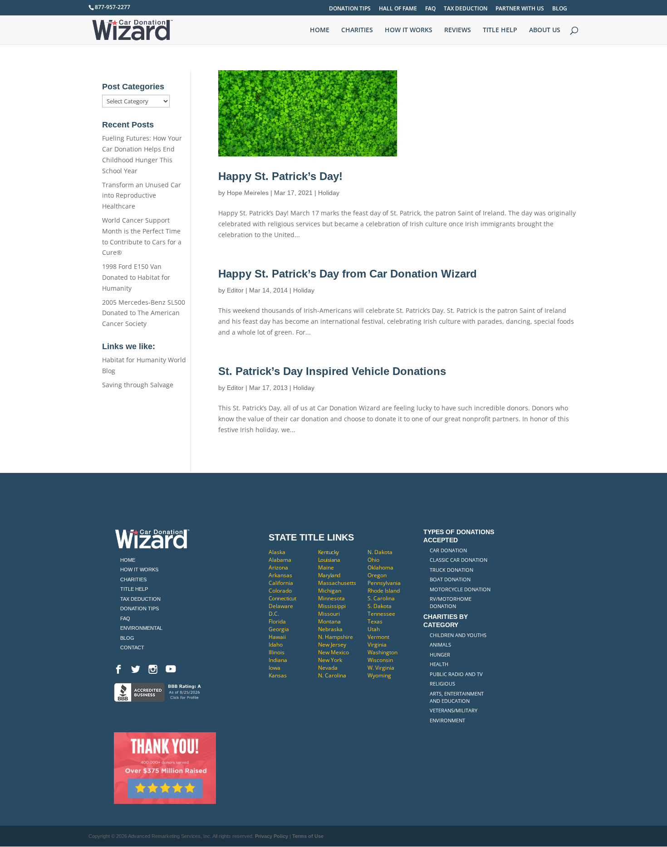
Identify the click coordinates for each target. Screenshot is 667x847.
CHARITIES (357, 30)
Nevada (328, 668)
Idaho (276, 644)
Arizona (278, 567)
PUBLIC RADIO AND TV (456, 674)
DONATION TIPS (350, 9)
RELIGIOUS (442, 683)
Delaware (281, 606)
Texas (375, 621)
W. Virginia (381, 668)
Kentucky (328, 552)
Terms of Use (308, 836)
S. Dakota (380, 606)
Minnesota (331, 598)
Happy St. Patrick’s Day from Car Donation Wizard (347, 274)
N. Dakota (380, 552)
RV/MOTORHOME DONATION (450, 602)
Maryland (329, 575)
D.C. (274, 614)
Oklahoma (380, 567)
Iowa (274, 668)
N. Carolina (332, 675)
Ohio (373, 560)
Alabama (280, 560)
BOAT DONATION (450, 579)
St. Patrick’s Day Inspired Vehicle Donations (332, 371)
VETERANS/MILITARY (453, 710)
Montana (329, 621)
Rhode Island (384, 590)
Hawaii (277, 637)
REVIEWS (457, 30)
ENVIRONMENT (447, 720)
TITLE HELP (500, 30)
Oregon (377, 575)
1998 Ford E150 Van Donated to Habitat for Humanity (136, 277)
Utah (374, 629)
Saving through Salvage (137, 384)
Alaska (277, 552)
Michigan (329, 590)
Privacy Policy (271, 836)
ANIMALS (440, 644)
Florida (277, 621)
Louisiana (329, 560)
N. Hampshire (335, 637)
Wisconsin (380, 660)
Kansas (278, 675)
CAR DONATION (448, 550)
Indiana (278, 660)
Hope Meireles (248, 192)
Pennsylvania (384, 583)
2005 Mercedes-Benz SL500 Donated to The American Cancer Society (143, 313)
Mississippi (332, 606)
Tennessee (381, 614)
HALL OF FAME (398, 9)
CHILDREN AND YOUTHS (458, 635)
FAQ (430, 9)
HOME (319, 30)
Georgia (279, 629)
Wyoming (379, 675)
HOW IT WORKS (408, 30)
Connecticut (282, 598)
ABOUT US (544, 30)
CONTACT (132, 647)
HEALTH (439, 664)
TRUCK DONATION (451, 569)
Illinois (276, 652)
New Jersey (332, 644)
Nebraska (330, 629)
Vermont (378, 637)
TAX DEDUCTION (465, 9)
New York (330, 660)
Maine (326, 567)
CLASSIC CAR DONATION (458, 559)
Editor (235, 290)
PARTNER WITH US (519, 9)
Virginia (377, 644)
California (281, 583)
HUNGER (440, 654)
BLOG (559, 9)
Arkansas (280, 575)
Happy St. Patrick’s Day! (280, 176)
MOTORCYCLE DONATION (460, 589)
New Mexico (333, 652)
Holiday (328, 192)
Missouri (329, 614)
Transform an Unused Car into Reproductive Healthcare (141, 195)
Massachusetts (337, 583)
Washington (382, 652)
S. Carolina (381, 598)
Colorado (280, 590)
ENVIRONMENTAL (141, 628)
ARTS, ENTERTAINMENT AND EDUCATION (457, 697)
